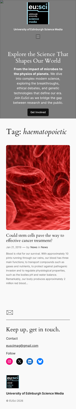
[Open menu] (38, 36)
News (33, 247)
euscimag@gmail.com (22, 345)
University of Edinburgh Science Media (38, 29)
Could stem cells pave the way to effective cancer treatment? (35, 238)
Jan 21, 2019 (13, 247)
